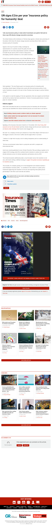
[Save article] (48, 27)
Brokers (4, 220)
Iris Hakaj (22, 394)
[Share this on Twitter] (7, 27)
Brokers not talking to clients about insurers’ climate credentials (24, 324)
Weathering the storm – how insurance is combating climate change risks (42, 324)
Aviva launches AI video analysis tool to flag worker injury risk (42, 388)
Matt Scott (39, 328)
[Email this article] (12, 27)
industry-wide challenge (10, 129)
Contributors (36, 506)
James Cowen (23, 328)
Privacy (29, 506)
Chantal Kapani (6, 327)
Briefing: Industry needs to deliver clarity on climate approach (24, 113)
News (2, 12)
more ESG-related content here (16, 120)
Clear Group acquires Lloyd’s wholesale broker (25, 412)
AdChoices (9, 507)
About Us (6, 506)
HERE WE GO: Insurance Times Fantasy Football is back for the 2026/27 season (20, 5)
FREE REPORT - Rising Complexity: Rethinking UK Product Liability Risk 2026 (26, 278)
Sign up (6, 188)
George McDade (6, 394)
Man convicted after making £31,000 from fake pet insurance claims (9, 413)
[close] (50, 224)
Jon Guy (5, 352)
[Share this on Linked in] (10, 27)
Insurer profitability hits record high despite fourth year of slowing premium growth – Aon (8, 389)
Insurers (13, 220)
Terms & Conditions (21, 506)
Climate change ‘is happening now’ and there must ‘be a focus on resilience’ (8, 347)
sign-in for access (26, 291)
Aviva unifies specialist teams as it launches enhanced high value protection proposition (24, 389)
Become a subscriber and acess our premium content (43, 71)
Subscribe (21, 507)
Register (26, 445)
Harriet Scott (39, 417)
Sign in (32, 24)
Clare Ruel (39, 351)
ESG (9, 220)
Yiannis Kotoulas (6, 22)
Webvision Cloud (29, 523)
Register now (26, 288)
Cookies (15, 507)
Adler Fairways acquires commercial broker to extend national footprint (42, 413)
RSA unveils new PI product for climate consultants (8, 323)
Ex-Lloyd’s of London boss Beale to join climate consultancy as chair (42, 346)
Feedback (30, 507)
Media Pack (44, 506)
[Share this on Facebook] (4, 27)
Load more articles (26, 360)
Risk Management (23, 220)
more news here (36, 120)
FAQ (26, 507)
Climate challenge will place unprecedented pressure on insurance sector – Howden (43, 58)
